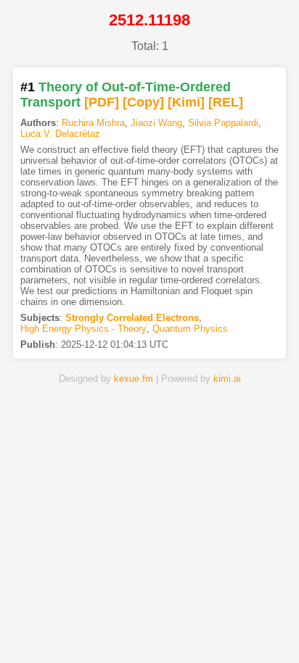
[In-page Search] (102, 629)
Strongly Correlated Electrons (132, 317)
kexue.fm (133, 378)
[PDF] (101, 102)
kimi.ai (227, 378)
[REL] (225, 102)
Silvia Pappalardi (223, 122)
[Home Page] (54, 629)
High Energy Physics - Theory (83, 328)
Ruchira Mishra (93, 122)
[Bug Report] (245, 629)
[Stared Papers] (149, 629)
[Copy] (143, 102)
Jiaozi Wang (156, 122)
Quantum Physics (190, 328)
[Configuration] (197, 629)
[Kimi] (186, 102)
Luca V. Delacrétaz (60, 133)
